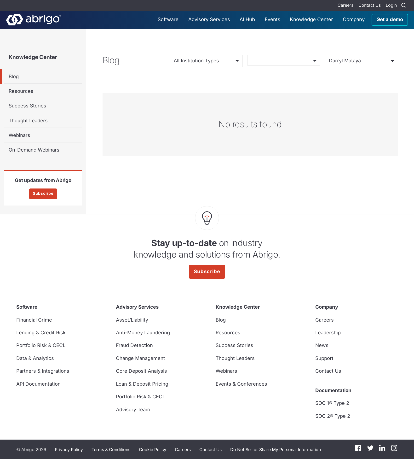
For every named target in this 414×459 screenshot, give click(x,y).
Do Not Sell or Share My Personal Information (275, 449)
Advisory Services (209, 19)
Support (324, 358)
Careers (345, 5)
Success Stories (27, 106)
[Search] (403, 5)
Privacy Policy (69, 449)
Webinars (19, 135)
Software (168, 19)
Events (272, 19)
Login (391, 5)
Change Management (140, 358)
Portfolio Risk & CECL (40, 345)
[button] (275, 449)
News (321, 345)
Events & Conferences (241, 384)
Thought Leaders (28, 121)
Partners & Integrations (42, 371)
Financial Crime (34, 320)
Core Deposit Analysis (141, 371)
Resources (21, 91)
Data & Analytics (35, 358)
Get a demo (389, 19)
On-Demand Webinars (34, 150)
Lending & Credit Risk (41, 332)
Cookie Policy (152, 449)
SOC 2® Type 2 (332, 416)
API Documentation (38, 384)
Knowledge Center (311, 19)
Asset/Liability (132, 320)
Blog (14, 76)
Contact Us (369, 5)
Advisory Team (133, 409)
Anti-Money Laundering (143, 332)
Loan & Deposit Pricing (142, 384)
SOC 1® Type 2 (332, 403)
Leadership (328, 332)
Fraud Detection (134, 345)
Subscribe (43, 193)
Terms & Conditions (111, 449)
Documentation (333, 390)
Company (354, 19)
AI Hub (247, 19)
